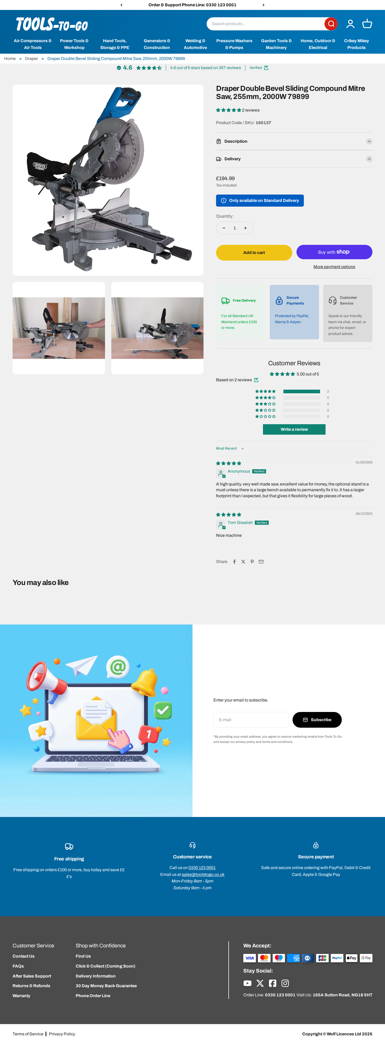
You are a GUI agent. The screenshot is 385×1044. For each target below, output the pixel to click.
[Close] (369, 961)
